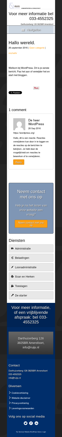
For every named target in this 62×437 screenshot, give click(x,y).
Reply (18, 162)
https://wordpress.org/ (24, 132)
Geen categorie (36, 47)
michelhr (13, 53)
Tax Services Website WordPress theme (28, 432)
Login (44, 432)
